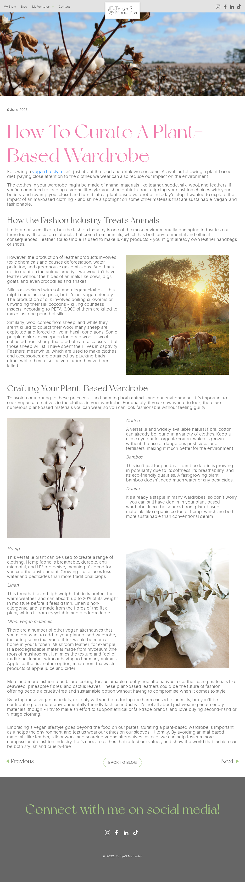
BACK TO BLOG (122, 762)
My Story (10, 6)
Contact (64, 6)
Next (227, 761)
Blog (24, 6)
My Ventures (41, 6)
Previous (22, 761)
